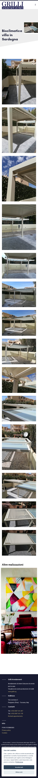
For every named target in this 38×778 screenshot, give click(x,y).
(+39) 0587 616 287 (17, 711)
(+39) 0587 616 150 (17, 713)
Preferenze (19, 762)
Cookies (4, 733)
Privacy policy (6, 730)
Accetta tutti (19, 767)
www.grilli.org (12, 691)
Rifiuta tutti (19, 772)
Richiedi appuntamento (15, 716)
